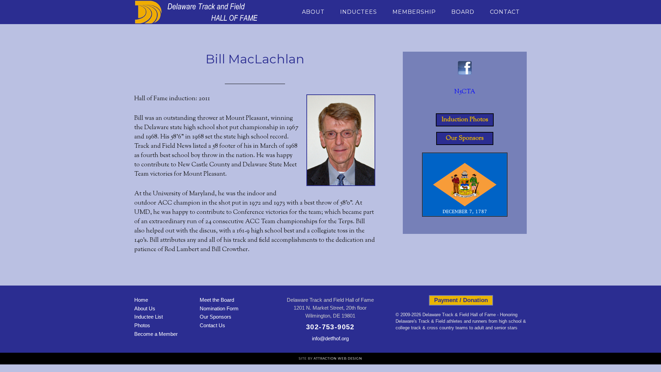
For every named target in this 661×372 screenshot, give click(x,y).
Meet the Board (217, 300)
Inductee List (148, 317)
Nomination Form (219, 308)
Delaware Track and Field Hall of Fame (196, 12)
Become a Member (156, 334)
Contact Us (212, 325)
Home (141, 300)
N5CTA (464, 91)
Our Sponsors (465, 138)
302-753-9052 (330, 327)
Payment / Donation (461, 300)
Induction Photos (465, 119)
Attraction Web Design (338, 358)
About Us (144, 308)
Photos (142, 325)
